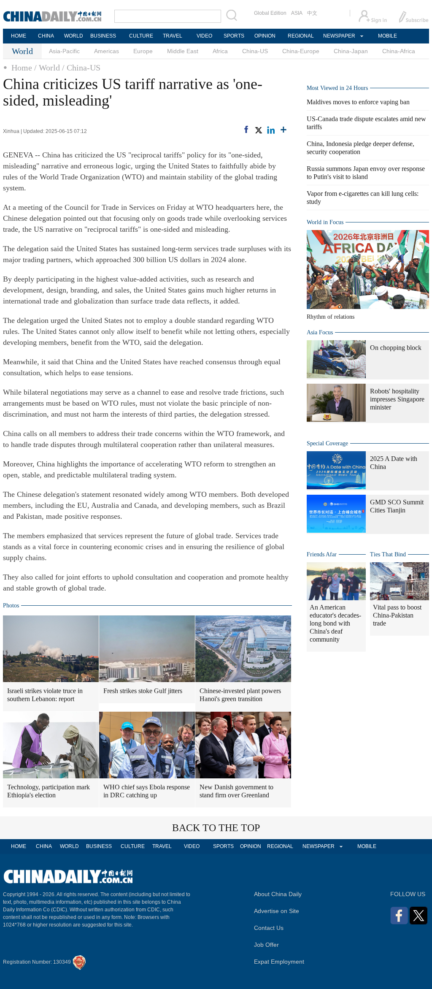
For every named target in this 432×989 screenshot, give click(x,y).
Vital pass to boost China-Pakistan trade (397, 615)
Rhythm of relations (330, 317)
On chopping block (395, 347)
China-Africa (398, 51)
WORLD (73, 36)
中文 (312, 13)
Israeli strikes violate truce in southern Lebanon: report (45, 694)
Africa (220, 51)
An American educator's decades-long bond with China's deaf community (335, 623)
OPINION (264, 36)
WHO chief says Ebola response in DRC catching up (146, 791)
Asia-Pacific (64, 51)
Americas (106, 51)
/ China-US (81, 67)
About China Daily (278, 894)
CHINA (46, 36)
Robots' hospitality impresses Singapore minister (397, 399)
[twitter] (258, 130)
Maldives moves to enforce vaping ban (358, 102)
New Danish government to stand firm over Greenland (236, 791)
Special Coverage (327, 443)
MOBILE (387, 36)
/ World (47, 67)
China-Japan (351, 51)
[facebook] (246, 129)
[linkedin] (271, 130)
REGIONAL (301, 36)
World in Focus (325, 222)
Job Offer (266, 944)
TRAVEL (172, 36)
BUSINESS (103, 36)
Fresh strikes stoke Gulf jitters (142, 690)
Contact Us (269, 927)
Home (21, 67)
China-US (255, 51)
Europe (143, 51)
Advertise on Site (276, 911)
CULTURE (141, 36)
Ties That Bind (388, 554)
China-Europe (300, 51)
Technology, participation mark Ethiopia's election (48, 791)
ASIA (296, 13)
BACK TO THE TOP (216, 827)
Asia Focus (320, 332)
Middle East (182, 51)
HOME (18, 36)
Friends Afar (322, 554)
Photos (11, 605)
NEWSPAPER (338, 36)
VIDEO (204, 36)
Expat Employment (279, 961)
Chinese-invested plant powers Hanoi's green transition (240, 694)
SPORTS (234, 36)
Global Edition (270, 13)
